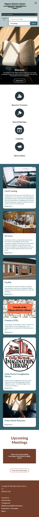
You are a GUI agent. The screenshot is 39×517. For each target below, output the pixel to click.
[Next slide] (35, 55)
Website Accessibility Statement (12, 506)
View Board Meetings (19, 470)
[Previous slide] (3, 55)
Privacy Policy (6, 500)
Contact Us (4, 19)
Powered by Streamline (10, 508)
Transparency (6, 503)
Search (34, 23)
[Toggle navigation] (35, 2)
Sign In (4, 511)
